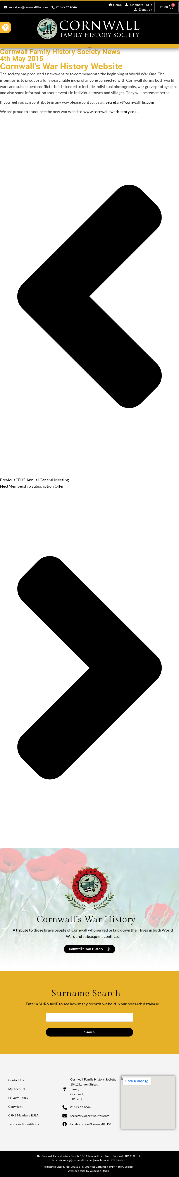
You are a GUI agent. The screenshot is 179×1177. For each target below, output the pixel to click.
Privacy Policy (18, 1097)
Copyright (15, 1106)
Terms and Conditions (23, 1124)
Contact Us (16, 1080)
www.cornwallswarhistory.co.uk (111, 111)
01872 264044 (116, 1160)
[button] (5, 27)
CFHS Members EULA (23, 1115)
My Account (16, 1089)
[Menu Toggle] (89, 46)
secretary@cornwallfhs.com (130, 102)
